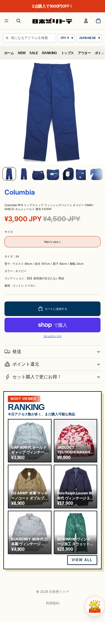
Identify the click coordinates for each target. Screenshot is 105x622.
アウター (84, 53)
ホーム (9, 53)
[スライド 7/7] (96, 174)
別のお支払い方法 (53, 336)
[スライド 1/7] (9, 174)
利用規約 (52, 603)
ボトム (99, 53)
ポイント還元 (25, 364)
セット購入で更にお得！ (37, 376)
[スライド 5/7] (67, 174)
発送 (16, 351)
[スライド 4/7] (53, 174)
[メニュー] (6, 20)
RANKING (49, 53)
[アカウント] (86, 21)
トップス (67, 53)
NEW (21, 53)
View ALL (82, 560)
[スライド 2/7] (24, 174)
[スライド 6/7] (82, 174)
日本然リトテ (59, 591)
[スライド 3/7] (38, 174)
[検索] (18, 21)
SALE (33, 53)
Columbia (19, 192)
